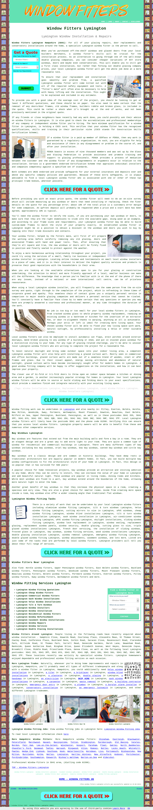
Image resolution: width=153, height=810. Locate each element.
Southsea (52, 751)
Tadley (49, 748)
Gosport (80, 745)
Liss (101, 751)
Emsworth (51, 757)
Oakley (113, 745)
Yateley (135, 742)
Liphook (40, 751)
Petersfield (18, 742)
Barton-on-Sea (89, 757)
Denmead (38, 748)
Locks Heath (118, 748)
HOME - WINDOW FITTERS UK (76, 779)
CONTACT (125, 22)
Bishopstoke (128, 751)
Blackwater (134, 739)
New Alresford (102, 754)
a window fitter (28, 669)
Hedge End (27, 751)
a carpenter (54, 682)
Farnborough (105, 742)
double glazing (92, 675)
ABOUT (117, 22)
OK (129, 808)
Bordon (15, 745)
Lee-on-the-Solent (47, 745)
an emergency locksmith (93, 688)
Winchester (67, 745)
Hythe (40, 754)
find (20, 568)
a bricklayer (81, 672)
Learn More (119, 808)
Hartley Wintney (81, 754)
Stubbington (88, 742)
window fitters (86, 739)
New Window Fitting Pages (28, 788)
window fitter (102, 46)
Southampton (37, 757)
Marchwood (34, 742)
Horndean (91, 751)
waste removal (88, 682)
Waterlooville (75, 751)
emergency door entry (42, 685)
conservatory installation (42, 688)
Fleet (103, 745)
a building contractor (128, 682)
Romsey (94, 748)
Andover (118, 754)
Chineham (104, 739)
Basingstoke (60, 742)
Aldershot (108, 757)
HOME (103, 22)
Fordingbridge (20, 757)
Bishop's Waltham (68, 757)
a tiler (50, 672)
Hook (62, 751)
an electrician (50, 679)
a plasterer (55, 675)
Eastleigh (118, 739)
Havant (46, 742)
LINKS (110, 22)
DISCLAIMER (135, 22)
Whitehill (134, 748)
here (66, 734)
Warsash (60, 748)
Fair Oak (28, 745)
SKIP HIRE (83, 679)
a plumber (80, 685)
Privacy (139, 788)
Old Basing (121, 742)
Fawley (15, 751)
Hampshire (68, 739)
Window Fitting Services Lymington (41, 583)
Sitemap (13, 788)
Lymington (69, 409)
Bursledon (28, 754)
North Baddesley (130, 745)
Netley (50, 754)
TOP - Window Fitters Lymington (30, 767)
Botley (104, 748)
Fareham (92, 745)
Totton (74, 742)
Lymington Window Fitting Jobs (122, 729)
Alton (84, 748)
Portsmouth (112, 751)
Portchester (133, 754)
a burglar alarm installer (121, 685)
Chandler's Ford (21, 748)
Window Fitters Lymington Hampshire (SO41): (39, 43)
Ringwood (73, 748)
